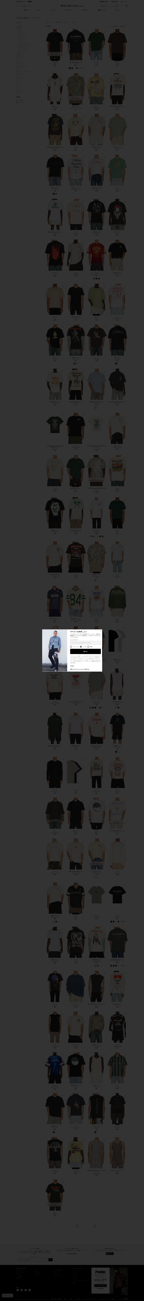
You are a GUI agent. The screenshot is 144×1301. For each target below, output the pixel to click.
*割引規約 (72, 665)
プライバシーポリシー (95, 660)
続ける (86, 651)
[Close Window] (101, 630)
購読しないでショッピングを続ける (79, 669)
